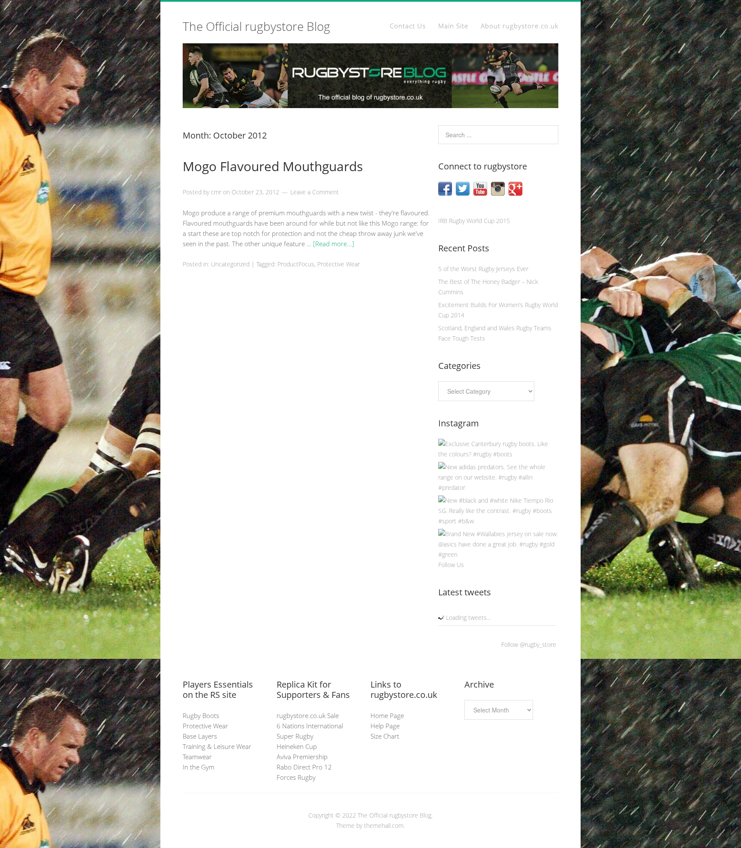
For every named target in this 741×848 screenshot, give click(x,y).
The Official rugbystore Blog (256, 26)
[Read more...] (333, 243)
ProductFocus (295, 264)
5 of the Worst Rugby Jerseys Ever (483, 269)
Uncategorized (230, 264)
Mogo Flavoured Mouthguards (273, 166)
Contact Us (408, 25)
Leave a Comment (314, 192)
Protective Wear (338, 264)
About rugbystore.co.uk (519, 25)
